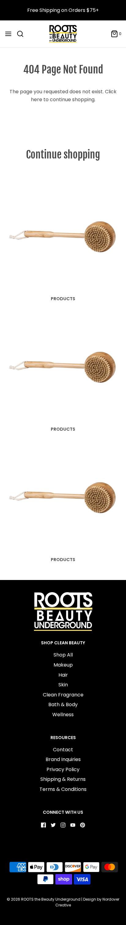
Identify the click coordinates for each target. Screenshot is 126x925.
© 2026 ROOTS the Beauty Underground (43, 899)
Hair (63, 674)
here (36, 99)
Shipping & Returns (63, 779)
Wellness (63, 714)
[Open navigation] (8, 34)
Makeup (63, 664)
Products (63, 299)
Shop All (63, 654)
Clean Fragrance (63, 694)
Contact (63, 749)
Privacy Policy (63, 769)
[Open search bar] (22, 34)
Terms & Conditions (63, 789)
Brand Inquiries (63, 759)
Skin (63, 684)
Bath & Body (63, 704)
